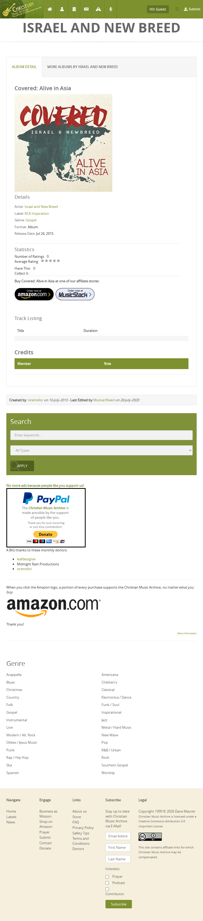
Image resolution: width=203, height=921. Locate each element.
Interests (112, 868)
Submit (194, 9)
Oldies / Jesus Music (21, 742)
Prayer (98, 9)
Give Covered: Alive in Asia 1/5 (43, 261)
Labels (74, 9)
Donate (45, 848)
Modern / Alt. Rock (20, 735)
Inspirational (111, 712)
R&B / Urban (111, 750)
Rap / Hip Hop (17, 757)
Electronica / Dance (116, 697)
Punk (10, 750)
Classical (108, 689)
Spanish (12, 772)
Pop (105, 742)
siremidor (35, 400)
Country (12, 697)
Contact (45, 843)
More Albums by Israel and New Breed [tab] (82, 66)
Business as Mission (48, 814)
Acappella (13, 674)
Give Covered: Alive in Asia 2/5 (47, 261)
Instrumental (16, 720)
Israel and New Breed (41, 206)
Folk (9, 704)
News (86, 9)
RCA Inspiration (37, 213)
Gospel (31, 220)
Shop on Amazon (46, 824)
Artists (62, 9)
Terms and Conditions (81, 841)
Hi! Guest (158, 9)
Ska (9, 765)
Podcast (111, 9)
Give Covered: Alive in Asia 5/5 (59, 261)
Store (76, 816)
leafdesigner (26, 559)
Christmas (14, 689)
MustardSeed (103, 400)
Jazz (104, 720)
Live (9, 727)
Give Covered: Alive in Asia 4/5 (55, 261)
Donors (78, 848)
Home (50, 9)
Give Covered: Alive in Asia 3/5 (51, 261)
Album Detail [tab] (24, 66)
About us (79, 811)
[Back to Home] (22, 9)
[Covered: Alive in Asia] (63, 142)
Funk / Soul (110, 704)
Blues (10, 682)
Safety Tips (80, 833)
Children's (109, 682)
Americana (110, 674)
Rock (105, 757)
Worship (108, 772)
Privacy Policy (83, 827)
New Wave (110, 735)
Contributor (114, 893)
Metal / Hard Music (116, 727)
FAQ (75, 822)
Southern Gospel (115, 765)
